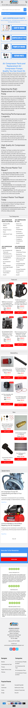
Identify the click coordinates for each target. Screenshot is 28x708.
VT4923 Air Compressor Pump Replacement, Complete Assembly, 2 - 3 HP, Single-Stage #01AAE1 (21, 302)
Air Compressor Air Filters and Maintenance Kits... (7, 252)
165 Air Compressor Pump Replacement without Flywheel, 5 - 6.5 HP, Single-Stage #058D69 (21, 334)
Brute (4, 232)
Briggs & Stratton (7, 229)
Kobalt (2, 685)
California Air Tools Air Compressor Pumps (20, 259)
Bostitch (5, 227)
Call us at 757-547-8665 (14, 641)
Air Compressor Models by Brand (7, 220)
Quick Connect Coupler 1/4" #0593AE (20, 433)
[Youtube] (14, 649)
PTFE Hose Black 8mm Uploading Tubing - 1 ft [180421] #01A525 (20, 370)
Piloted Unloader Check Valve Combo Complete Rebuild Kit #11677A (7, 425)
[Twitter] (17, 649)
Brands (3, 661)
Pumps (3, 667)
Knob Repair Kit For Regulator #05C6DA (7, 370)
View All (14, 538)
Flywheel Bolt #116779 (7, 457)
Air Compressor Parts (20, 670)
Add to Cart (7, 312)
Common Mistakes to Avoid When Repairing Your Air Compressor (11, 524)
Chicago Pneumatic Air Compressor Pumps (20, 271)
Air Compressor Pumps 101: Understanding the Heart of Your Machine (11, 493)
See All (4, 236)
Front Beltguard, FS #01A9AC (20, 453)
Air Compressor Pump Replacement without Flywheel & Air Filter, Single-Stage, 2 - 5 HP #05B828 (7, 334)
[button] (14, 28)
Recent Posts (6, 470)
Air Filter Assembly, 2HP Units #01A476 (7, 395)
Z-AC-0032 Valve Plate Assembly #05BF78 (20, 397)
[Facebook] (11, 649)
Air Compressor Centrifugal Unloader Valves (8, 267)
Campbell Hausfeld (19, 685)
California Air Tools (7, 234)
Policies (3, 672)
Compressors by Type (6, 664)
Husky (2, 690)
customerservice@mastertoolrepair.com (11, 207)
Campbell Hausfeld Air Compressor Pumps (20, 265)
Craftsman (3, 687)
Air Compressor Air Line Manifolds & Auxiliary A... (7, 257)
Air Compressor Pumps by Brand (20, 247)
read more (3, 502)
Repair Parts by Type (6, 669)
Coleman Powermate (20, 690)
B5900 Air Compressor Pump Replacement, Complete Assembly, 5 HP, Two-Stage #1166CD (7, 304)
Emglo (2, 692)
